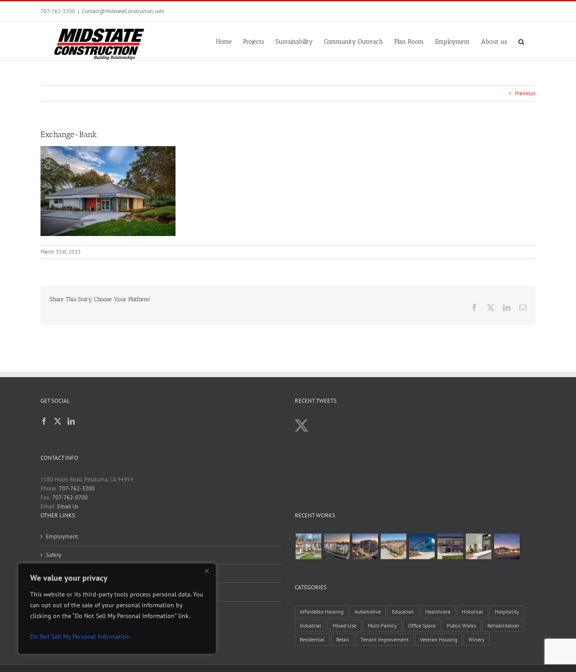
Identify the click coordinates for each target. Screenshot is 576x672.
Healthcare (437, 611)
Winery (476, 639)
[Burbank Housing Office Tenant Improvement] (478, 546)
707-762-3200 (57, 11)
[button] (521, 41)
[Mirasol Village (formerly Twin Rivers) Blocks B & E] (336, 546)
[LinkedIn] (71, 421)
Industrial (310, 625)
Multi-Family (382, 625)
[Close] (206, 570)
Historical (472, 611)
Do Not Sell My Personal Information (80, 636)
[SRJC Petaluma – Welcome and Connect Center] (393, 546)
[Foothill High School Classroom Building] (421, 546)
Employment (62, 536)
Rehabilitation (503, 625)
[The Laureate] (364, 546)
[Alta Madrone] (506, 546)
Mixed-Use (344, 625)
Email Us (67, 506)
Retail (342, 639)
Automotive (368, 611)
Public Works (461, 625)
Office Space (422, 625)
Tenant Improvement (384, 639)
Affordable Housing (321, 611)
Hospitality (507, 611)
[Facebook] (44, 421)
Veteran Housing (438, 639)
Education (403, 611)
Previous (525, 93)
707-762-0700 (70, 497)
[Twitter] (57, 421)
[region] (117, 608)
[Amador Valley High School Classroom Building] (450, 546)
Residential (312, 639)
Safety (53, 555)
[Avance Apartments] (308, 546)
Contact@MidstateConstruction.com (123, 11)
